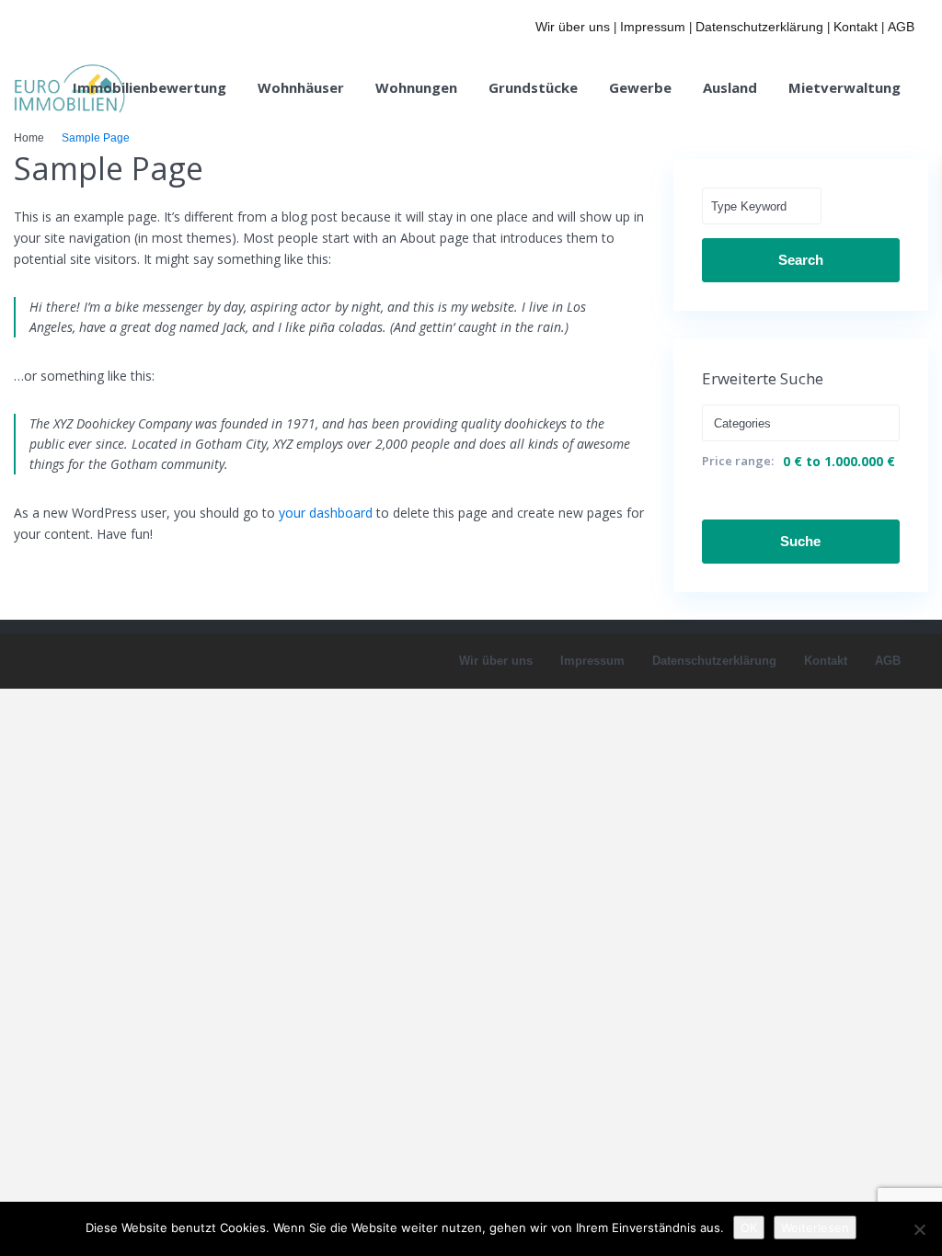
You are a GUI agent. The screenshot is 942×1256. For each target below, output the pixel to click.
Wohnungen (416, 87)
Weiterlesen (815, 1227)
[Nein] (919, 1229)
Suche (800, 541)
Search (800, 260)
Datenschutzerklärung (759, 26)
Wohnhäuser (301, 87)
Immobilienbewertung (149, 87)
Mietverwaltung (844, 87)
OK (749, 1227)
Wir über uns (572, 26)
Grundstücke (533, 87)
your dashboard (326, 512)
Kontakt (855, 26)
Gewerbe (640, 87)
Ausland (730, 87)
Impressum (652, 26)
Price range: (738, 461)
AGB (901, 26)
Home (29, 137)
